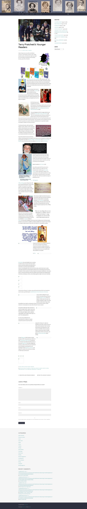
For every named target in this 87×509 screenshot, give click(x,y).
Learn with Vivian (39, 14)
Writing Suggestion (21, 465)
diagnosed (23, 337)
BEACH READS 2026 (58, 23)
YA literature (28, 369)
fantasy (44, 368)
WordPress (23, 506)
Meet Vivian (32, 14)
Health (19, 442)
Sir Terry (36, 90)
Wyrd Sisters (38, 141)
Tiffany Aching (21, 183)
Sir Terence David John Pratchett (33, 79)
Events (19, 438)
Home (19, 14)
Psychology (20, 451)
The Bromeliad (38, 139)
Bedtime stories (43, 297)
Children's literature (30, 368)
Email (19, 407)
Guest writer (22, 366)
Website (20, 412)
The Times (42, 164)
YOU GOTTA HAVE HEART (59, 35)
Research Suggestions (22, 456)
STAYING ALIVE (57, 25)
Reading (32, 366)
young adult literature (36, 369)
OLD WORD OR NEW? (58, 22)
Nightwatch (24, 343)
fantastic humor (38, 368)
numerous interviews (42, 333)
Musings (19, 447)
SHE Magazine (35, 180)
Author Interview (21, 435)
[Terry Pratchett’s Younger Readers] (34, 30)
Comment (20, 387)
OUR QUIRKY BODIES (58, 43)
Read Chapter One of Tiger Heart (25, 486)
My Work (27, 14)
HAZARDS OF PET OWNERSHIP (60, 36)
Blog (23, 14)
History (19, 444)
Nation (30, 139)
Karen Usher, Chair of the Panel (41, 113)
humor (47, 368)
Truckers (25, 218)
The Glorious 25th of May (25, 340)
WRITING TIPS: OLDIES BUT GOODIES (43, 375)
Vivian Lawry (26, 504)
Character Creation (21, 437)
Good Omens (45, 141)
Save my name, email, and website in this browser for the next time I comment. (34, 419)
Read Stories (27, 366)
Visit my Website (21, 460)
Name (19, 402)
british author (22, 368)
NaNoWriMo (57, 27)
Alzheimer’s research (29, 347)
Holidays (19, 446)
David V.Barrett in (39, 291)
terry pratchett (21, 369)
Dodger (33, 139)
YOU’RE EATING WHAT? (59, 29)
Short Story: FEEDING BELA (59, 40)
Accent (30, 506)
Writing (19, 461)
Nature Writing (20, 449)
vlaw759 (30, 50)
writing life (20, 463)
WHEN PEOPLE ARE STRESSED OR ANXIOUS (27, 375)
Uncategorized (20, 458)
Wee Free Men (40, 200)
